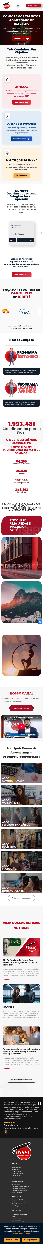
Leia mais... (7, 980)
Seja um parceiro (21, 35)
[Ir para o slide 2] (21, 44)
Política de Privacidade (21, 1233)
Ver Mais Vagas (21, 274)
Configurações (30, 1240)
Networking (8, 1007)
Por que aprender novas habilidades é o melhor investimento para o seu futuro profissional (21, 1051)
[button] (18, 6)
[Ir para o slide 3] (24, 44)
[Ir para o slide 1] (18, 44)
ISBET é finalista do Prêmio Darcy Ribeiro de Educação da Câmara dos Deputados (21, 962)
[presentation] (41, 233)
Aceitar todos (12, 1240)
